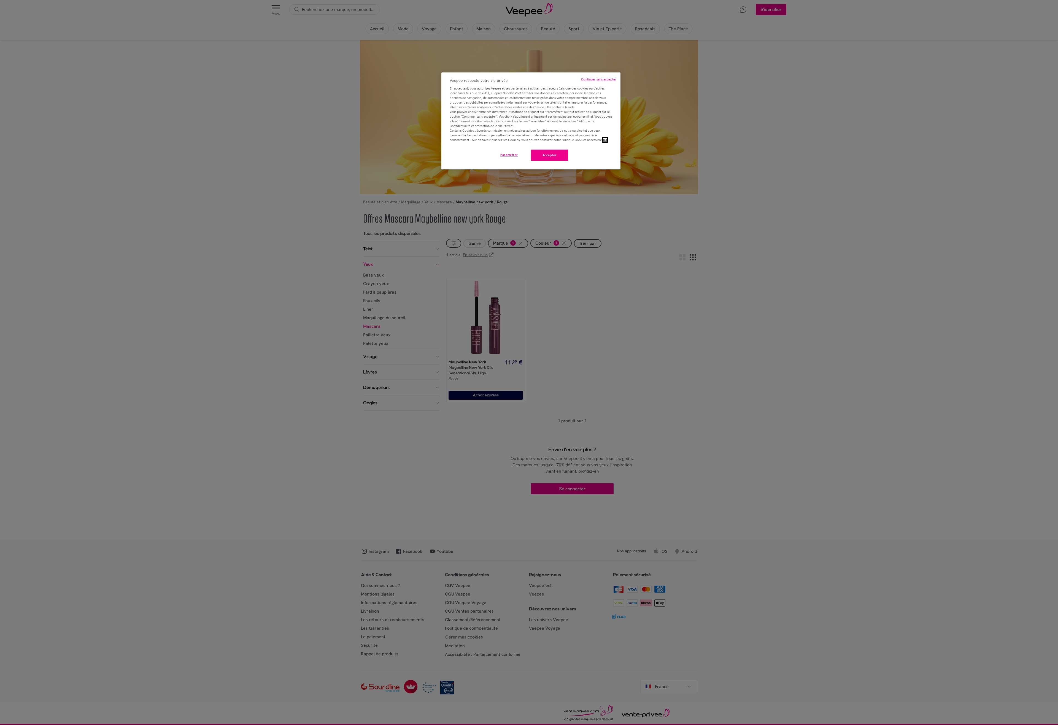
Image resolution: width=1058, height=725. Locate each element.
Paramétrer (509, 155)
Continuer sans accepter (598, 79)
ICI (605, 140)
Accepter (550, 155)
